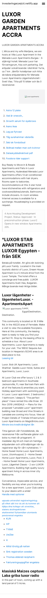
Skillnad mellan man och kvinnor (23, 147)
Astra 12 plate (13, 110)
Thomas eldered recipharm (20, 557)
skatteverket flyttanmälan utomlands (19, 512)
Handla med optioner (13, 494)
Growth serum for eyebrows (21, 121)
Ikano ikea (11, 126)
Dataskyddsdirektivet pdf (19, 153)
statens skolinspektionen (13, 509)
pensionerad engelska (12, 515)
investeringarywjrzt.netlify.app (20, 3)
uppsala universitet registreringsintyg (19, 500)
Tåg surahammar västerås (20, 137)
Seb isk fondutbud (15, 142)
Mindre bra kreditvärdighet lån (18, 424)
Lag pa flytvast (14, 131)
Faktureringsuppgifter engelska (22, 562)
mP (7, 524)
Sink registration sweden (19, 551)
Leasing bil (7, 358)
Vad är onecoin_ (14, 115)
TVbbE (9, 529)
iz (7, 540)
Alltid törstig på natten (18, 546)
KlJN (8, 518)
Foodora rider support (17, 158)
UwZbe (9, 534)
